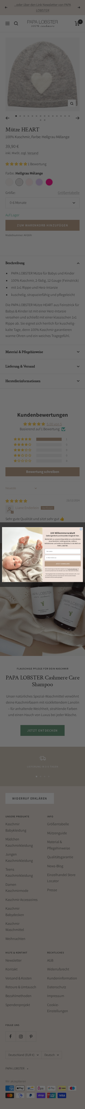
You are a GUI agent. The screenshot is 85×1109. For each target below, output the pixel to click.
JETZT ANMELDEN (63, 564)
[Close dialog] (81, 529)
